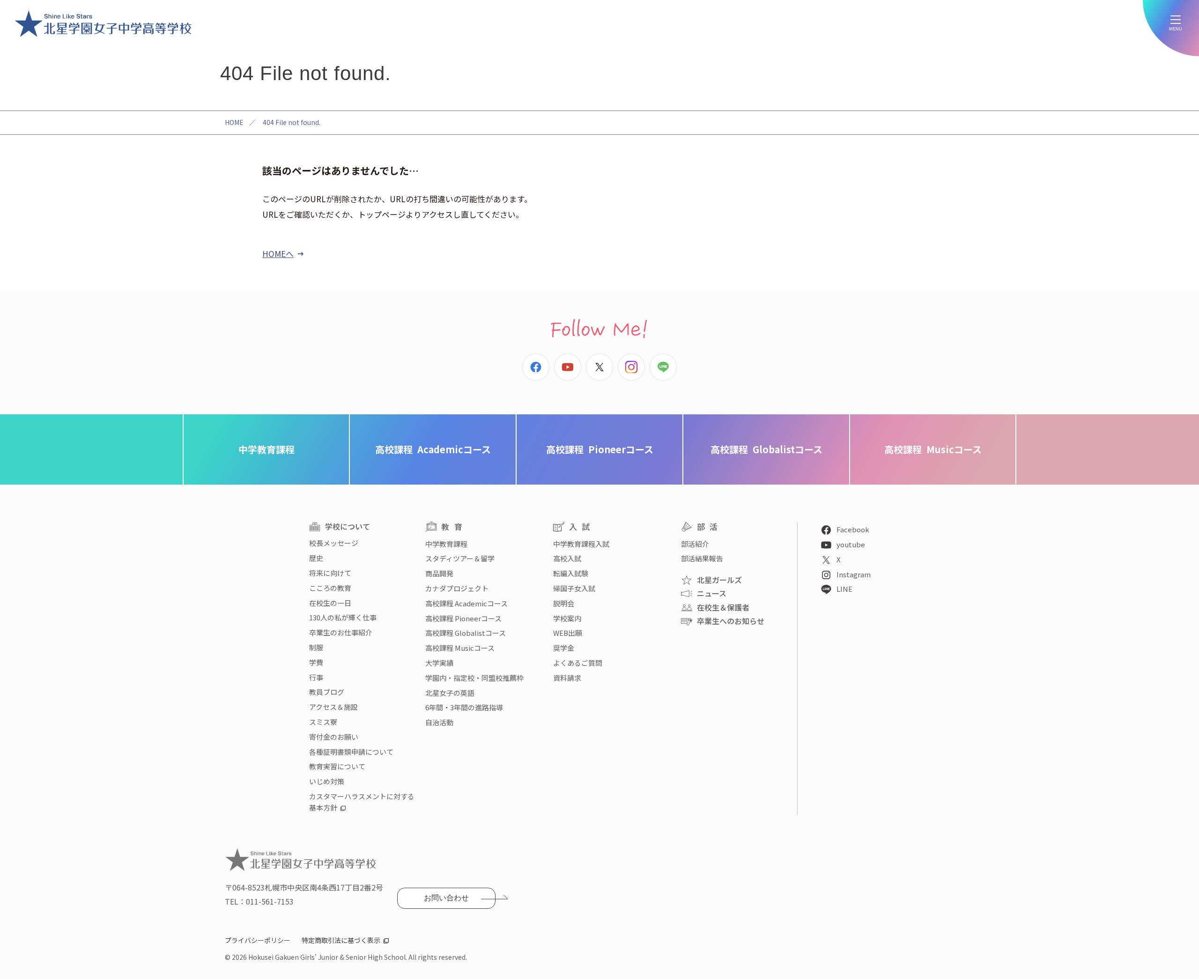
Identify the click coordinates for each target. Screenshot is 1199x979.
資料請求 (567, 678)
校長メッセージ (333, 543)
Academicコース (433, 449)
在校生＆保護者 (723, 607)
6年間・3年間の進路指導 (464, 707)
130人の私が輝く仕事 (343, 617)
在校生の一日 (330, 603)
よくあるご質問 (577, 663)
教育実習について (337, 766)
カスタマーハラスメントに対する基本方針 (361, 801)
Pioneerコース (599, 449)
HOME (234, 122)
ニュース (711, 593)
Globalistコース (766, 449)
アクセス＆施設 (333, 707)
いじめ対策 (326, 781)
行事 (316, 677)
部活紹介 (695, 544)
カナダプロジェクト (456, 588)
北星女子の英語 (449, 693)
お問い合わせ (446, 897)
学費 (316, 662)
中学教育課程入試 (581, 544)
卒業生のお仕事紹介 (340, 632)
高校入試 (567, 558)
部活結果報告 (702, 558)
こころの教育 (330, 588)
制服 (316, 647)
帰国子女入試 (574, 588)
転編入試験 (570, 573)
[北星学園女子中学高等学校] (103, 23)
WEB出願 (567, 633)
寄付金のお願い (333, 737)
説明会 (563, 603)
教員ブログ (326, 692)
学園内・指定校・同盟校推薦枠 (474, 678)
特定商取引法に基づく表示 (341, 940)
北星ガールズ (719, 579)
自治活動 (439, 722)
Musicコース (933, 449)
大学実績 (439, 663)
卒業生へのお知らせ (730, 620)
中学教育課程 (266, 449)
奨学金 (563, 648)
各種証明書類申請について (351, 752)
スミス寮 (323, 722)
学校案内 (567, 618)
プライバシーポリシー (257, 940)
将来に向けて (330, 573)
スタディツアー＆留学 (460, 558)
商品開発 (439, 573)
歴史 (316, 558)
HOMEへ (278, 253)
